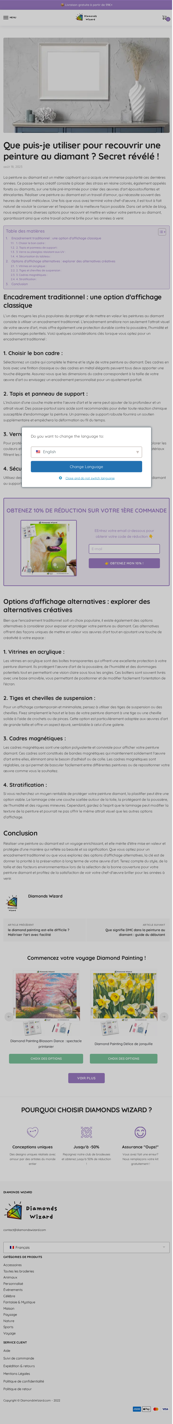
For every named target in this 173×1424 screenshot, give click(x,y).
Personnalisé (13, 1283)
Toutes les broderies (18, 1271)
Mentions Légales (16, 1373)
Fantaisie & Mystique (19, 1302)
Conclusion (19, 284)
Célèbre (9, 1296)
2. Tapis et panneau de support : (37, 247)
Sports (8, 1327)
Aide (6, 1350)
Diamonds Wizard (45, 896)
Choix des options (46, 1059)
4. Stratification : (26, 279)
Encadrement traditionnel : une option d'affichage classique (56, 238)
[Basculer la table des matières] (160, 232)
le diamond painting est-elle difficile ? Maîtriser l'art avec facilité (38, 932)
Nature (8, 1321)
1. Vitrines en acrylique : (31, 266)
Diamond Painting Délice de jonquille (124, 1044)
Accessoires (12, 1265)
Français (22, 1247)
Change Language (86, 466)
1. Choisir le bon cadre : (31, 243)
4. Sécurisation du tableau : (33, 256)
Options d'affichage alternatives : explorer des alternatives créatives (63, 261)
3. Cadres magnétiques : (32, 275)
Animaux (10, 1277)
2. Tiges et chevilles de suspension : (38, 270)
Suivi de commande (18, 1358)
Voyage (9, 1333)
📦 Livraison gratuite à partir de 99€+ (86, 5)
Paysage (10, 1314)
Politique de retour (17, 1389)
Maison (8, 1308)
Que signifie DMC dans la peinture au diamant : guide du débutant (135, 932)
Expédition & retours (19, 1366)
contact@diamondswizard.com (24, 1230)
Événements (13, 1290)
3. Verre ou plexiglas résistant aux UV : (41, 252)
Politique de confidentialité (23, 1381)
